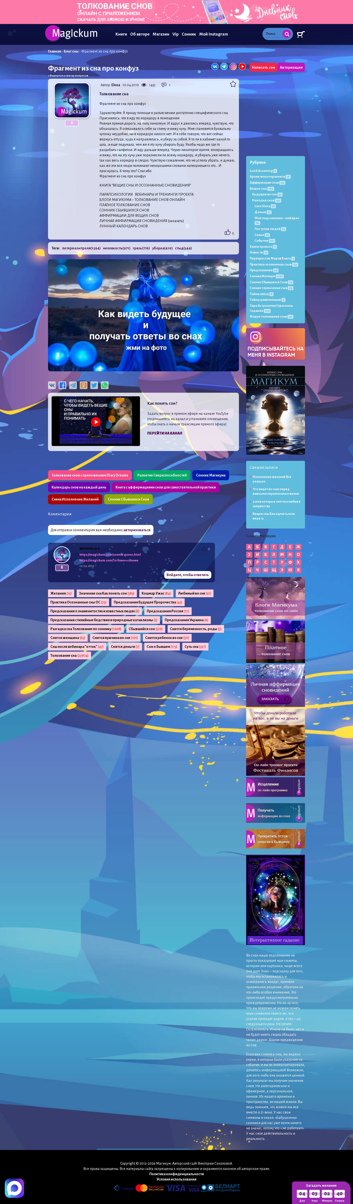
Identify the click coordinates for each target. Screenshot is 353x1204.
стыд (183, 248)
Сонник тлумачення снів (271, 288)
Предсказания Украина (186, 620)
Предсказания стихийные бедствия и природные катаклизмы (104, 620)
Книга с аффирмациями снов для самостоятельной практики (166, 487)
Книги (121, 34)
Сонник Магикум (266, 276)
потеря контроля (81, 248)
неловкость (116, 248)
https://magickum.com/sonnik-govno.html (110, 554)
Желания (61, 593)
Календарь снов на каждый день (79, 487)
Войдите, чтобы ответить (188, 575)
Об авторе (140, 34)
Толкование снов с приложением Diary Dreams (90, 475)
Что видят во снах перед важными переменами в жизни (276, 491)
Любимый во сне (194, 593)
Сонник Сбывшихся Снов (128, 499)
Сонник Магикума (210, 475)
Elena (115, 85)
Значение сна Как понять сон (106, 593)
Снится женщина (67, 638)
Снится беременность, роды (196, 629)
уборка (162, 248)
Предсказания (263, 270)
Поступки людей (270, 229)
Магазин (161, 34)
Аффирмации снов (267, 182)
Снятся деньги (125, 647)
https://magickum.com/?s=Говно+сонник (108, 560)
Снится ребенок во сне (167, 638)
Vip (175, 34)
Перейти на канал (164, 433)
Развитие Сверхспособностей (162, 475)
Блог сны (71, 51)
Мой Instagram (213, 34)
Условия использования (176, 1179)
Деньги (262, 212)
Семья (262, 235)
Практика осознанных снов (273, 264)
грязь (141, 248)
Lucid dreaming (263, 171)
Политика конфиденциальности (176, 1174)
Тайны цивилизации (267, 299)
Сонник (189, 34)
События (264, 240)
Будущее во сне (266, 194)
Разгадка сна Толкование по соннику (86, 629)
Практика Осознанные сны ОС (78, 602)
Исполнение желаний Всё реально (272, 479)
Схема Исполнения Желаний (75, 499)
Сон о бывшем (162, 647)
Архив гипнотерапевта (270, 176)
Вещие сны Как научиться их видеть (274, 516)
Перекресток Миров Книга (272, 258)
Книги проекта (263, 246)
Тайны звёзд (261, 294)
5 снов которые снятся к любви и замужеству (276, 504)
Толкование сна (69, 655)
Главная (54, 51)
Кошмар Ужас (156, 593)
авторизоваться (136, 530)
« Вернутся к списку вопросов (68, 75)
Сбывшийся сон (146, 629)
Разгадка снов (266, 200)
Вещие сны (261, 188)
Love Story (265, 206)
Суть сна (195, 647)
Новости (258, 252)
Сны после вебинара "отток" (77, 647)
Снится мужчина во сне (115, 638)
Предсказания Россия (168, 611)
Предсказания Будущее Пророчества (148, 602)
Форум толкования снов (271, 316)
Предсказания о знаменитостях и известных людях (95, 611)
